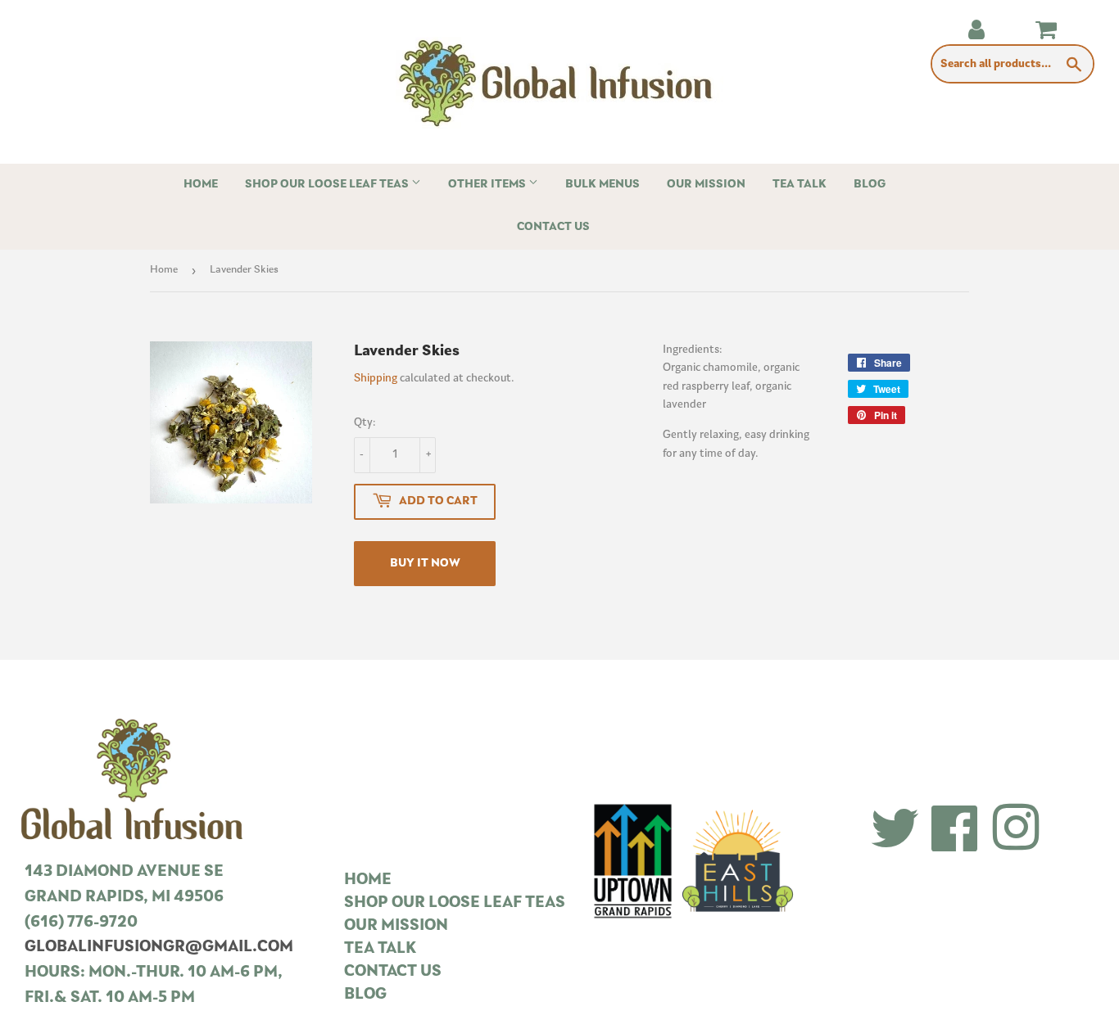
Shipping (375, 378)
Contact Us (553, 227)
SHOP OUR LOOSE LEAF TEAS (454, 903)
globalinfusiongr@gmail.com (159, 947)
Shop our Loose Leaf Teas (328, 184)
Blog (870, 184)
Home (200, 184)
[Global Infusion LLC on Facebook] (955, 830)
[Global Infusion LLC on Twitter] (895, 830)
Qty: (365, 423)
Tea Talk (799, 184)
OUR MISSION (396, 926)
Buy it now (425, 563)
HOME (368, 880)
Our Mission (706, 184)
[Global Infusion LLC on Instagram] (1015, 830)
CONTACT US (393, 972)
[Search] (1074, 64)
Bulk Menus (602, 184)
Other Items (488, 184)
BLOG (365, 995)
